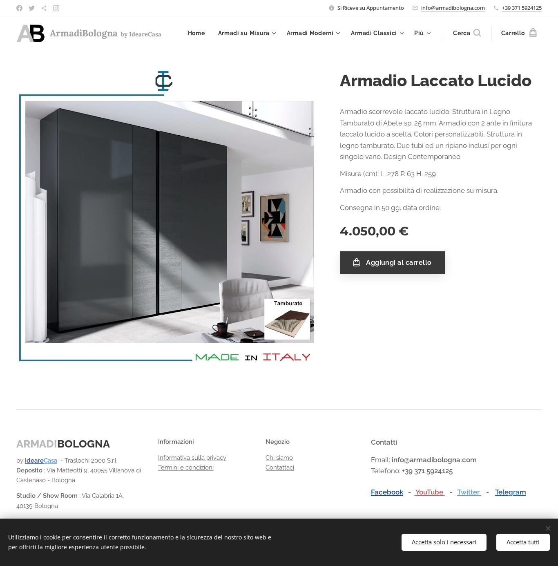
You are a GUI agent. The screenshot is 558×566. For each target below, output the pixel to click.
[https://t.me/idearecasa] (44, 8)
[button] (467, 33)
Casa (50, 460)
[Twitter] (32, 8)
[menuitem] (199, 33)
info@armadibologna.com (453, 7)
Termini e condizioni (186, 467)
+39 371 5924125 (522, 7)
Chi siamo (279, 457)
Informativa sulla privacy (192, 457)
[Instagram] (56, 8)
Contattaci (280, 467)
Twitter (469, 492)
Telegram (510, 492)
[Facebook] (19, 8)
